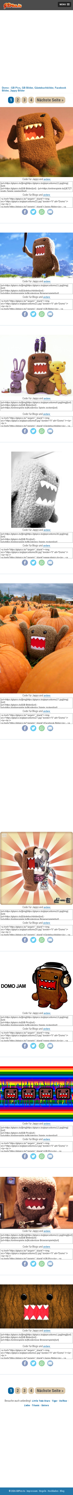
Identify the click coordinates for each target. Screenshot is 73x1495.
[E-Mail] (50, 214)
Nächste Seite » (50, 100)
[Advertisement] (36, 47)
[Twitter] (33, 214)
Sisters (45, 1405)
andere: (47, 179)
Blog (62, 1491)
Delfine (63, 1400)
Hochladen (53, 1491)
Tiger (54, 1400)
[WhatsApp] (42, 214)
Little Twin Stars (41, 1400)
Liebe (27, 1405)
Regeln (42, 1491)
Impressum (32, 1491)
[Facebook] (25, 214)
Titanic (35, 1405)
